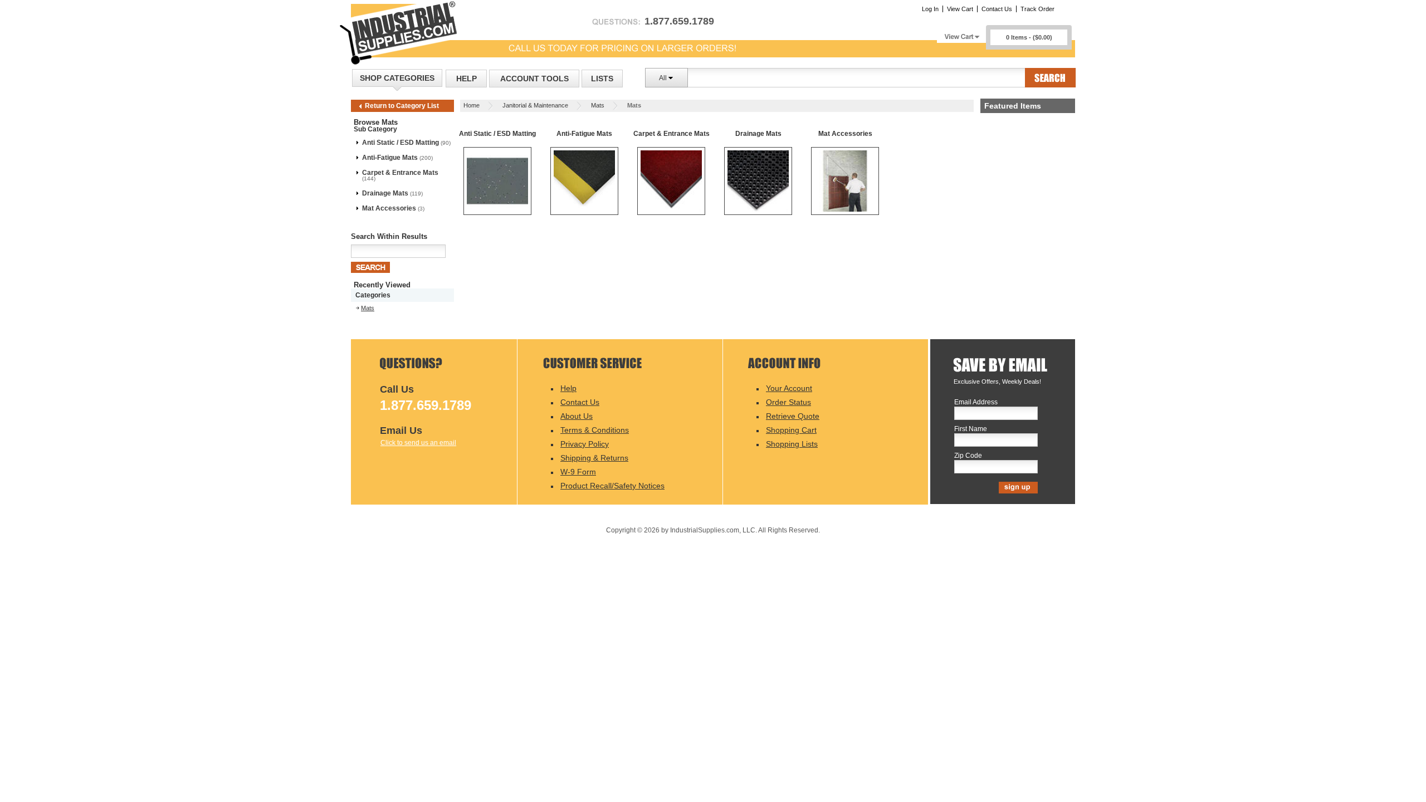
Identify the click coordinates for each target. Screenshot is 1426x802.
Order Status (788, 402)
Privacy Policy (584, 443)
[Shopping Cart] (961, 34)
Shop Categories (397, 78)
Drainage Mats (385, 193)
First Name (970, 429)
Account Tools (534, 78)
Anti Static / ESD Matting (400, 142)
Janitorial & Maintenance (535, 105)
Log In (930, 9)
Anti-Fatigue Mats (390, 158)
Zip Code (968, 455)
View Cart (960, 9)
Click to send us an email (418, 443)
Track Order (1037, 9)
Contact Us (996, 9)
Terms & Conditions (594, 430)
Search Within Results (389, 236)
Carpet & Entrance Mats (400, 173)
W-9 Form (578, 471)
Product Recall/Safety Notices (612, 485)
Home (471, 105)
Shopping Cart (791, 430)
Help (466, 78)
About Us (576, 416)
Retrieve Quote (792, 416)
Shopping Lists (792, 443)
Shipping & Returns (594, 457)
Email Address (976, 402)
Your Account (789, 388)
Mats (597, 105)
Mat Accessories (389, 208)
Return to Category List (402, 106)
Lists (602, 78)
